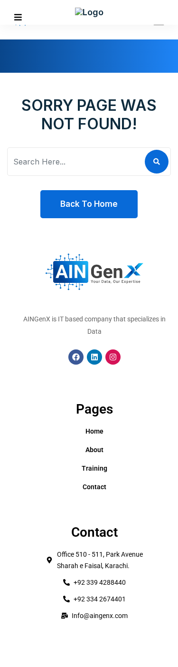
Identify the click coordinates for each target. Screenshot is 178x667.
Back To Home (89, 204)
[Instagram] (113, 357)
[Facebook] (76, 357)
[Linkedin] (94, 357)
